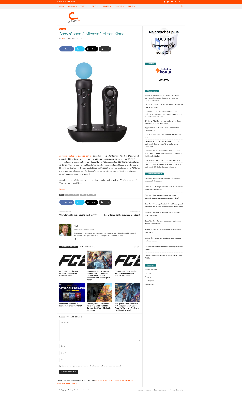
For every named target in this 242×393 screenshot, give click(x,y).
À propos (140, 390)
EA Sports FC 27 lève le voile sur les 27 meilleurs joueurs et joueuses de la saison (127, 273)
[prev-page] (135, 246)
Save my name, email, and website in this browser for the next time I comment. (91, 366)
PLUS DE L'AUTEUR (86, 247)
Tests (94, 6)
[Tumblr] (175, 2)
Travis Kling (148, 221)
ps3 (89, 194)
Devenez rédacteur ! (160, 390)
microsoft (75, 194)
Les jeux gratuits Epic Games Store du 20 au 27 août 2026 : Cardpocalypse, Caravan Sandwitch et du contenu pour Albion (98, 275)
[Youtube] (183, 2)
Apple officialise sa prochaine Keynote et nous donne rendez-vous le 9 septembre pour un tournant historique (162, 98)
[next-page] (139, 246)
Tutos (83, 6)
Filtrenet (148, 277)
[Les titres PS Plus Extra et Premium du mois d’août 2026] (72, 292)
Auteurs (148, 390)
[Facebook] (164, 2)
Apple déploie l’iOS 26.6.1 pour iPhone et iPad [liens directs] (162, 129)
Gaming (71, 6)
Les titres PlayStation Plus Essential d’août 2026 (162, 160)
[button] (181, 6)
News (61, 6)
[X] (179, 2)
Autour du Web (151, 269)
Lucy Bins (148, 204)
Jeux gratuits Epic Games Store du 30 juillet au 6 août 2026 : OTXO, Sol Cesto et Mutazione (163, 165)
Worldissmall (150, 285)
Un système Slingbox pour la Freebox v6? (78, 215)
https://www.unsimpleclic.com (84, 230)
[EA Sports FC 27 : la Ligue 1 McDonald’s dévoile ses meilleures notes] (72, 260)
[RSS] (172, 2)
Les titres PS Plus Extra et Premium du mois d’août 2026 (164, 136)
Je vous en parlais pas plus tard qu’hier (75, 156)
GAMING (62, 29)
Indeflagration (150, 281)
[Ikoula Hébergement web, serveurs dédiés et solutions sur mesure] (164, 71)
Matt (63, 38)
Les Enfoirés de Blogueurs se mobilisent (122, 215)
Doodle (118, 6)
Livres (106, 6)
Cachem (148, 273)
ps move (83, 194)
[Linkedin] (168, 2)
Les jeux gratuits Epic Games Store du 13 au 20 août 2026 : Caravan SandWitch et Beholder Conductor (162, 144)
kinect (67, 194)
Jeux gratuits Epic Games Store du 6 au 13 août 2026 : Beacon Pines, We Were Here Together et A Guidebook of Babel (163, 153)
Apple (130, 6)
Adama (147, 229)
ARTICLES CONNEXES (68, 247)
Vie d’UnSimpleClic (176, 390)
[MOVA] (164, 80)
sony (93, 194)
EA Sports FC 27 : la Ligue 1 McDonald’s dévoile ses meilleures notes (69, 273)
